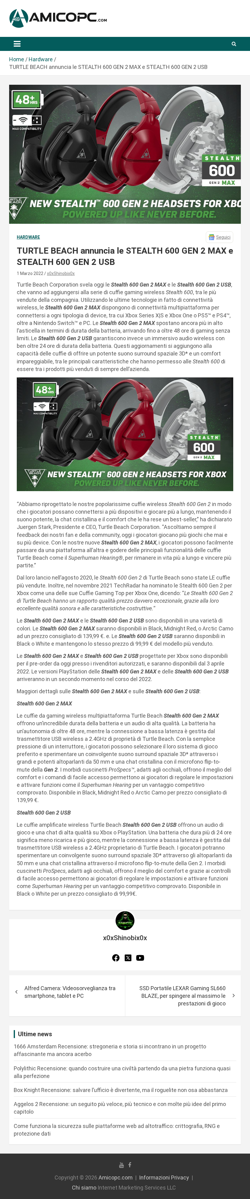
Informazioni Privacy (164, 1177)
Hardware (28, 237)
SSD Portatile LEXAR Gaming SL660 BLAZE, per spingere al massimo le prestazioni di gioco (182, 996)
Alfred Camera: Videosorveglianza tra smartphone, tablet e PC (70, 992)
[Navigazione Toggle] (17, 44)
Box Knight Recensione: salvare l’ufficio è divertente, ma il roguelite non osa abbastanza (121, 1090)
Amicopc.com (115, 1177)
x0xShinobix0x (61, 273)
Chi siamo (84, 1187)
